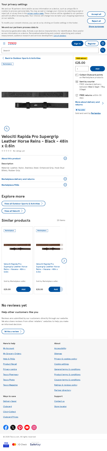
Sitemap (58, 353)
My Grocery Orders (12, 353)
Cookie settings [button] (61, 363)
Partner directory (62, 390)
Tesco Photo (9, 379)
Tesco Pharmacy (10, 374)
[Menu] (4, 43)
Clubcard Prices (10, 416)
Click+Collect (9, 411)
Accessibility (60, 348)
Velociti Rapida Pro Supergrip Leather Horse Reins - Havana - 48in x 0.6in (15, 267)
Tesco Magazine (10, 384)
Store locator (60, 406)
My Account (8, 348)
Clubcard (7, 406)
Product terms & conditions (67, 374)
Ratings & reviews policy (65, 384)
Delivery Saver (10, 401)
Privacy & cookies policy (65, 358)
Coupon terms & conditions (67, 379)
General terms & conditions (67, 369)
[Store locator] (102, 43)
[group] (17, 260)
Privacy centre (10, 369)
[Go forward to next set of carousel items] (64, 260)
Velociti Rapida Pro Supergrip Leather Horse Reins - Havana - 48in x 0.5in (48, 267)
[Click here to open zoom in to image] (6, 128)
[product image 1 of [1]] (35, 100)
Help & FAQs (9, 358)
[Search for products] (102, 50)
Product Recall (10, 363)
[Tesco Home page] (12, 43)
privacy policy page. (35, 13)
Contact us (59, 401)
